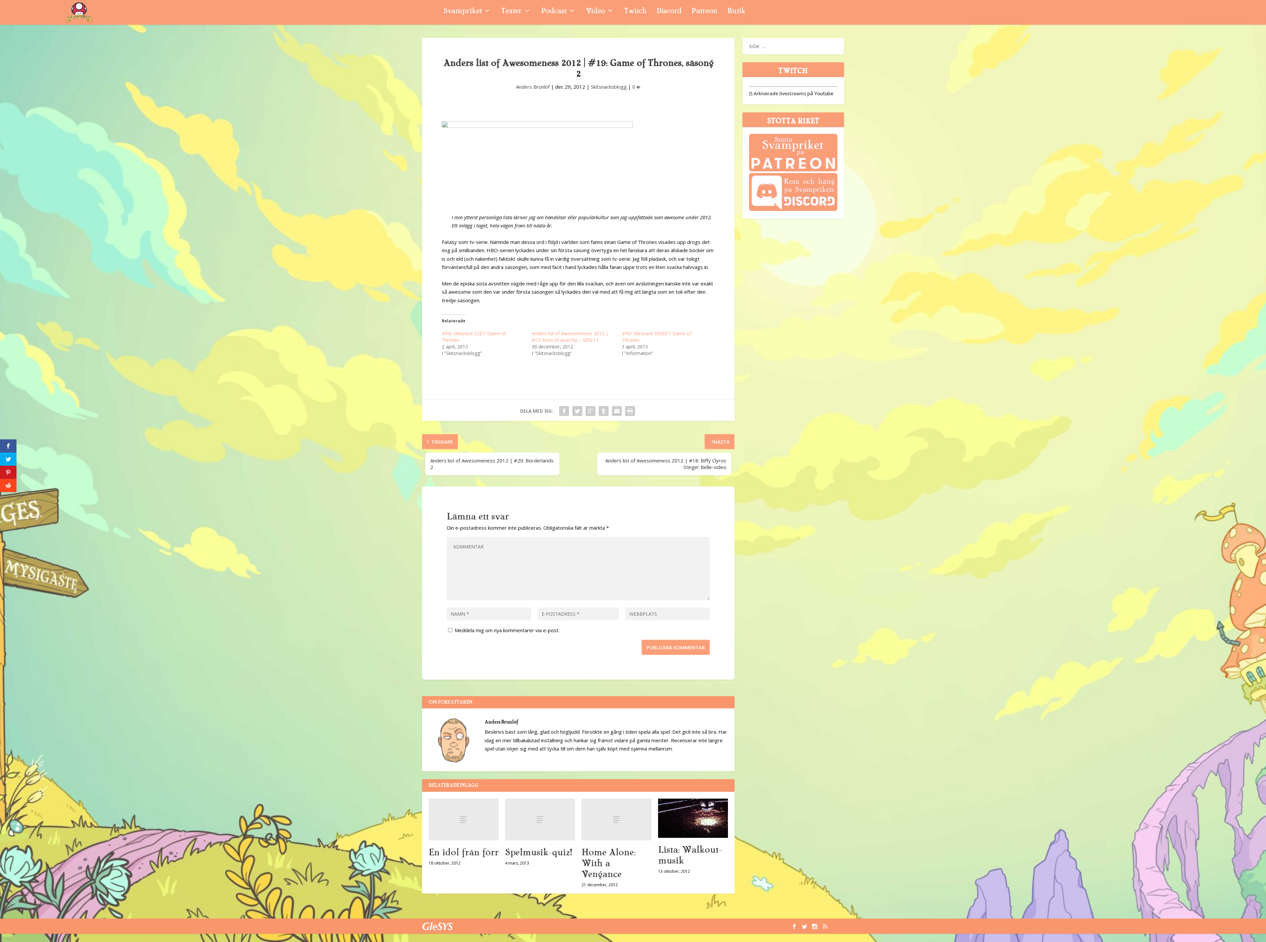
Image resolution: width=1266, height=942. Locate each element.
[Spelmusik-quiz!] (540, 819)
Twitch (635, 11)
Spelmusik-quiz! (538, 852)
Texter (511, 11)
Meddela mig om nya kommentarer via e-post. (507, 630)
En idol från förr (463, 852)
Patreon (704, 11)
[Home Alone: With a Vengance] (616, 819)
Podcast (553, 11)
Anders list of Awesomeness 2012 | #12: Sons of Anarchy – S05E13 (570, 336)
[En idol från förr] (463, 819)
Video (595, 11)
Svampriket (462, 11)
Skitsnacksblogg (609, 86)
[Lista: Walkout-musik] (693, 818)
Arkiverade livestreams (777, 93)
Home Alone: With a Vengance (608, 863)
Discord (668, 11)
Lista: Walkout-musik (690, 855)
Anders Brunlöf (533, 86)
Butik (736, 11)
